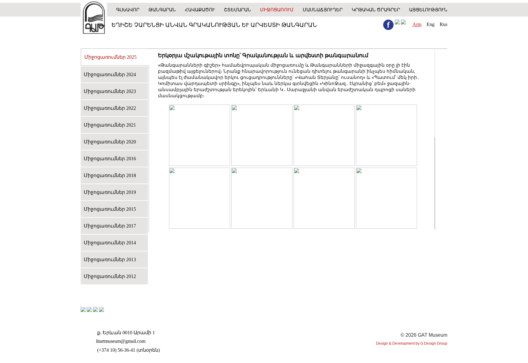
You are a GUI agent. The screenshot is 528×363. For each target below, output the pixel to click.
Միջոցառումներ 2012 (110, 276)
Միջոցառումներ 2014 (110, 242)
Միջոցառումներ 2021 (110, 125)
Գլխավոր (127, 9)
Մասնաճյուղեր (323, 9)
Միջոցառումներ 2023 (110, 91)
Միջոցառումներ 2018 (110, 175)
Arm (417, 24)
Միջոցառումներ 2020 (110, 141)
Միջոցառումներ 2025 (110, 57)
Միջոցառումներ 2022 (110, 108)
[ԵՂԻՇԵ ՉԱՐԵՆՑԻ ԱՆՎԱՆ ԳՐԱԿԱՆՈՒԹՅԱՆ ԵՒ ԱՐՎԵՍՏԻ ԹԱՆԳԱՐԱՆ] (94, 18)
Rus (443, 24)
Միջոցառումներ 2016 (110, 158)
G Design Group (433, 343)
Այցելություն (428, 9)
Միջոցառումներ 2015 (110, 209)
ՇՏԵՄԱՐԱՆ (237, 9)
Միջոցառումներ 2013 (110, 259)
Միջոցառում (277, 9)
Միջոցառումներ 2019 (110, 192)
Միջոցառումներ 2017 (110, 225)
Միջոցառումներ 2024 (110, 74)
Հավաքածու (200, 9)
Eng (431, 24)
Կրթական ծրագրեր (376, 9)
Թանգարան (162, 9)
